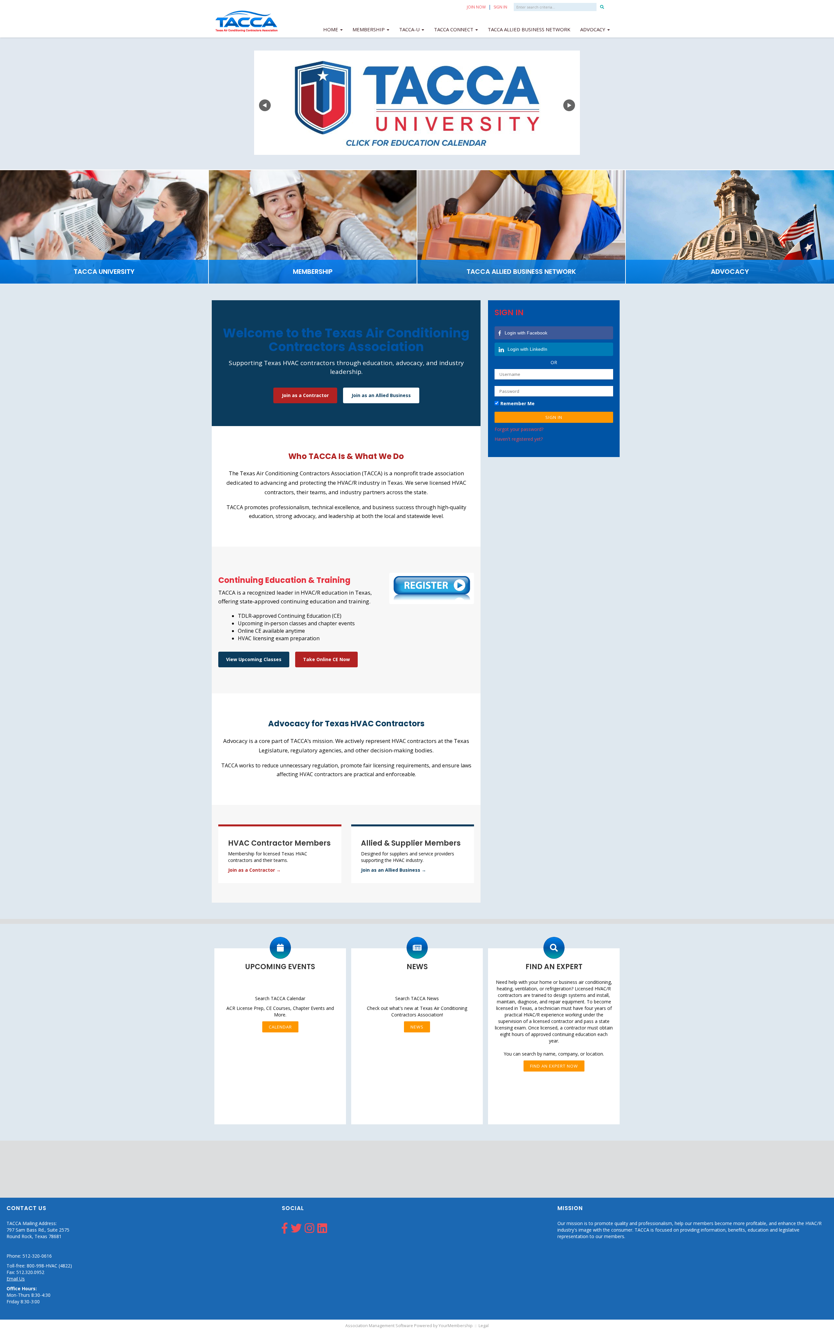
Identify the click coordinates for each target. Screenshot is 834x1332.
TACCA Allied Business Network (529, 29)
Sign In (500, 7)
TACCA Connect (454, 29)
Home (331, 29)
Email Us (16, 1279)
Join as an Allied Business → (393, 870)
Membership (369, 29)
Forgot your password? (519, 429)
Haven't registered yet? (519, 439)
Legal (484, 1325)
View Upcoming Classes (253, 659)
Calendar (280, 1027)
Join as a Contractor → (254, 870)
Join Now (476, 7)
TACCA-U (410, 29)
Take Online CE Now (326, 659)
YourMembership (456, 1325)
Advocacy (593, 29)
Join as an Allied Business (381, 395)
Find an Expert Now (554, 1066)
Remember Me (517, 403)
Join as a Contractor (305, 395)
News (417, 1027)
